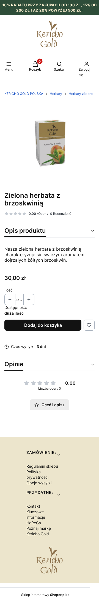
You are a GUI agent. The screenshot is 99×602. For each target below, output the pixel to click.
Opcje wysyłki (38, 482)
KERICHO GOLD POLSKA (23, 94)
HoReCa (33, 522)
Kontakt (33, 506)
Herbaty (56, 94)
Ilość (8, 290)
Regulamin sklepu (42, 466)
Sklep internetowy (43, 595)
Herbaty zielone (81, 94)
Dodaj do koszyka (43, 325)
